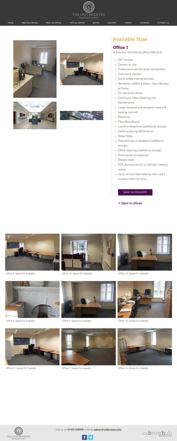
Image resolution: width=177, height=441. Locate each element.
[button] (135, 192)
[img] (88, 256)
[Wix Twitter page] (90, 437)
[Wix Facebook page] (84, 437)
